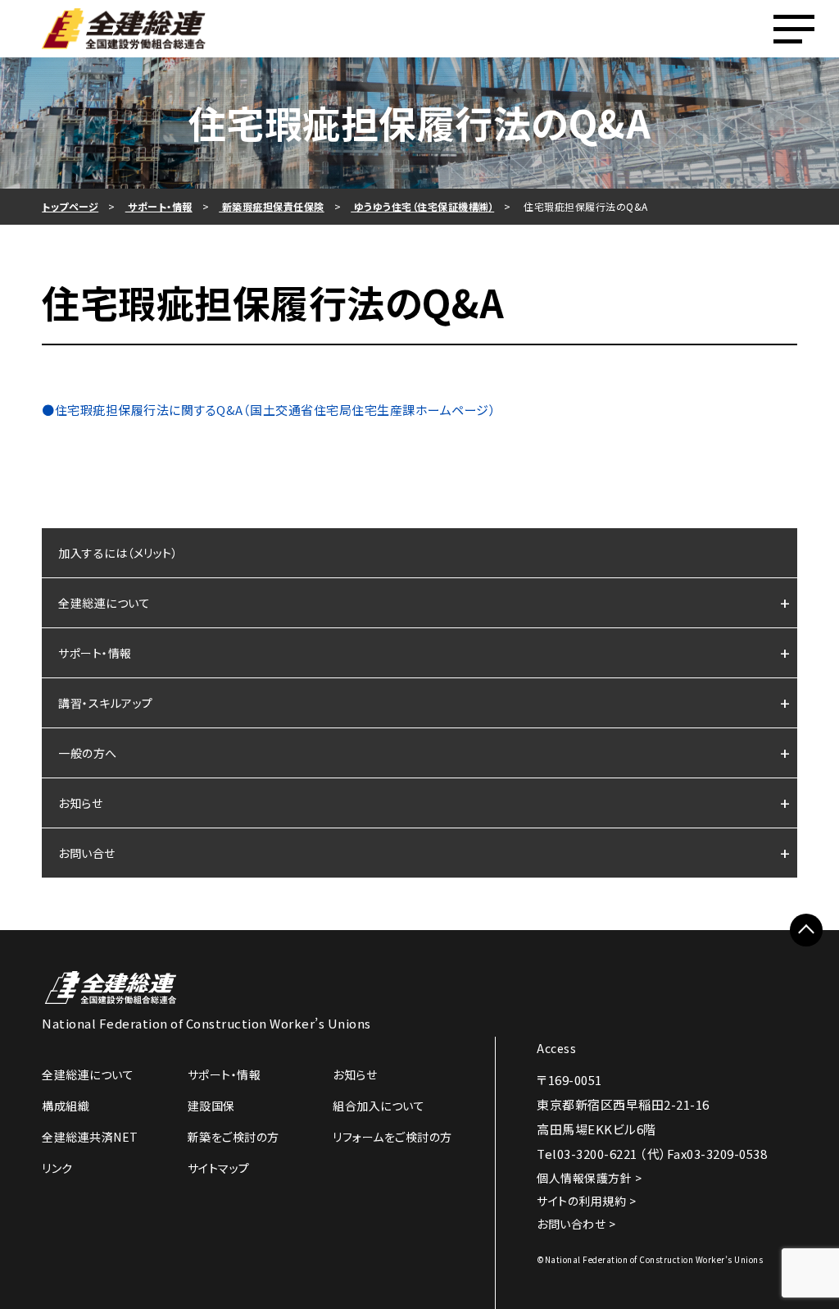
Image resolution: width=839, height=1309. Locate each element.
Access (556, 1048)
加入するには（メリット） (118, 553)
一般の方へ (87, 753)
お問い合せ (87, 853)
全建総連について (104, 603)
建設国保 (211, 1105)
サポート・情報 (95, 653)
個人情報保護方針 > (589, 1178)
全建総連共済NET (90, 1137)
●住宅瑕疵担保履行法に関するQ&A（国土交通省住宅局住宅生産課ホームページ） (269, 409)
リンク (57, 1168)
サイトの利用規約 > (586, 1201)
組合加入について (378, 1105)
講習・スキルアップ (105, 703)
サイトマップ (219, 1168)
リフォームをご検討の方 (392, 1137)
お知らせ (80, 803)
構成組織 (65, 1105)
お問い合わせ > (576, 1224)
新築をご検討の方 (233, 1137)
